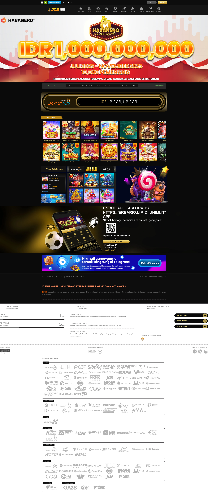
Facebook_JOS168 (182, 326)
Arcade (133, 11)
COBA (77, 178)
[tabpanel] (104, 48)
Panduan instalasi (116, 241)
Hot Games (81, 11)
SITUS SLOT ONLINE (48, 277)
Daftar (162, 2)
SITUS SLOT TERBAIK (72, 277)
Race (106, 11)
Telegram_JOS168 (182, 315)
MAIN (52, 130)
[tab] (76, 169)
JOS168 (82, 277)
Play (66, 103)
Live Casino (98, 11)
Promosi (158, 11)
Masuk (152, 2)
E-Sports (141, 11)
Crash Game (124, 11)
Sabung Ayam (150, 11)
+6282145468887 (182, 321)
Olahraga (116, 11)
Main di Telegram (55, 2)
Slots (89, 11)
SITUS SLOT (59, 277)
